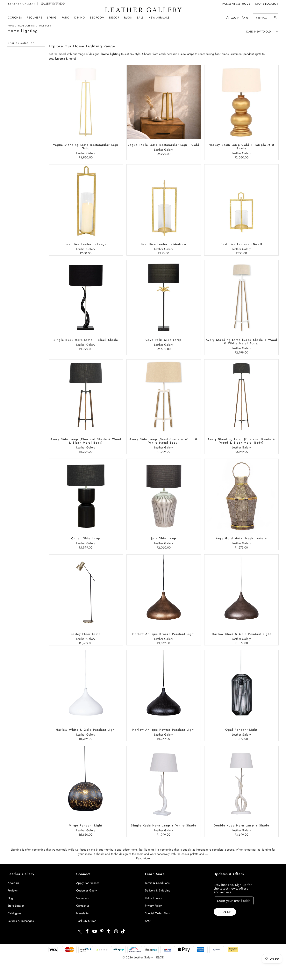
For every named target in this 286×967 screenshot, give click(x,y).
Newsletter (82, 913)
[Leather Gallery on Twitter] (79, 932)
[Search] (275, 17)
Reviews (13, 890)
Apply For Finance (87, 883)
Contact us (82, 906)
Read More (143, 858)
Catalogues (14, 913)
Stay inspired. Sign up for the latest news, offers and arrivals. (233, 888)
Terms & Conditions (157, 883)
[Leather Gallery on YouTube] (95, 931)
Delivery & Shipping (157, 890)
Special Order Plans (157, 913)
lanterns (60, 58)
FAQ (148, 921)
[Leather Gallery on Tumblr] (109, 931)
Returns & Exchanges (21, 921)
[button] (15, 18)
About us (13, 883)
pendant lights (252, 54)
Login (235, 18)
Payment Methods (236, 4)
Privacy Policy (153, 906)
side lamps (187, 54)
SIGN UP (224, 912)
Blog (10, 898)
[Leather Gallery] (143, 10)
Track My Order (86, 921)
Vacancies (82, 898)
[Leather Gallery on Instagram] (116, 931)
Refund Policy (153, 898)
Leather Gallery (143, 957)
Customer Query (86, 890)
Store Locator (266, 4)
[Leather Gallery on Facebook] (87, 931)
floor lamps (222, 54)
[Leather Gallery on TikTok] (123, 931)
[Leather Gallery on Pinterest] (102, 931)
